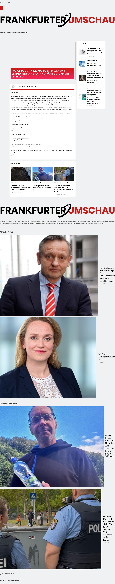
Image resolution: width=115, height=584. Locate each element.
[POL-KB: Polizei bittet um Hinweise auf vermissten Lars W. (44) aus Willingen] (42, 174)
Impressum (3, 580)
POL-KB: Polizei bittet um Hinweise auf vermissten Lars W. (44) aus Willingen (42, 185)
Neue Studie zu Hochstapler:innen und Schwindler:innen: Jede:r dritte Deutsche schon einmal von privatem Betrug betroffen (95, 77)
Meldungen (3, 32)
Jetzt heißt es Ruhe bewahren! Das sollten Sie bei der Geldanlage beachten (94, 51)
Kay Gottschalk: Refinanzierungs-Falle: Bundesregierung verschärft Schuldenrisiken (107, 274)
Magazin (25, 32)
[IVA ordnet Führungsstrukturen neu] (48, 357)
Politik (9, 32)
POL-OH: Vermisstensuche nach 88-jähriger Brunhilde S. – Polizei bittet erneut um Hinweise (20, 186)
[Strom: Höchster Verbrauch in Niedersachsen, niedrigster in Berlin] (82, 64)
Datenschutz (10, 580)
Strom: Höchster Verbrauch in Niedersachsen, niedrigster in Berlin (94, 62)
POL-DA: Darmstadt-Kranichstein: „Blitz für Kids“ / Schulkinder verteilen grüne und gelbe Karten (63, 187)
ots (16, 155)
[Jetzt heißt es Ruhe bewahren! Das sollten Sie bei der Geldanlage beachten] (82, 52)
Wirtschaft (20, 32)
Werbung (16, 580)
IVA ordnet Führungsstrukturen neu (106, 357)
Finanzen (14, 32)
